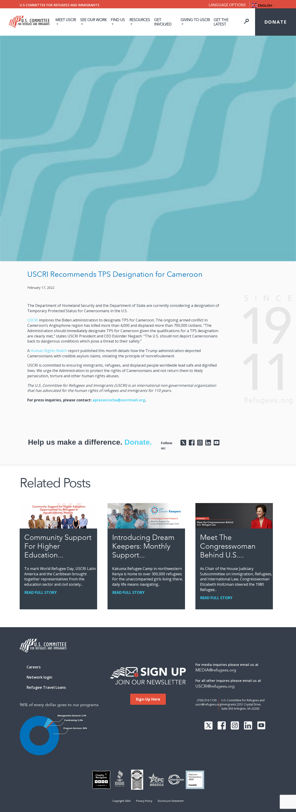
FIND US (118, 20)
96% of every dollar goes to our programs (59, 705)
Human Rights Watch (49, 350)
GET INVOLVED (163, 22)
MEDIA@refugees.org (215, 670)
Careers (34, 667)
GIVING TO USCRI (195, 20)
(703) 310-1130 (206, 700)
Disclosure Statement (171, 801)
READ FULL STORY (41, 592)
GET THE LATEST (221, 22)
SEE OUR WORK (93, 20)
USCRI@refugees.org (214, 686)
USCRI (32, 320)
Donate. (138, 442)
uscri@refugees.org (208, 704)
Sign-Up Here (148, 699)
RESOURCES (140, 20)
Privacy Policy (144, 801)
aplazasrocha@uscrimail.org (118, 400)
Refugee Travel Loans (46, 687)
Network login (39, 677)
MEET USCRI (66, 20)
